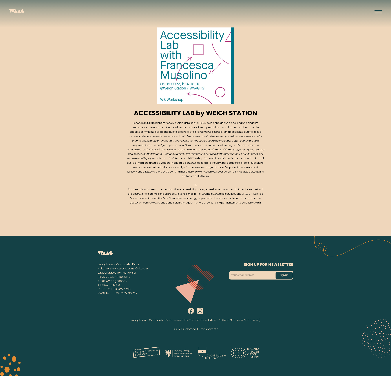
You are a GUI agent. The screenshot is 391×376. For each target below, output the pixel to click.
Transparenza (209, 329)
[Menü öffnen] (378, 12)
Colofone (189, 329)
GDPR (176, 329)
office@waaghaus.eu (112, 281)
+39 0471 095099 (109, 285)
